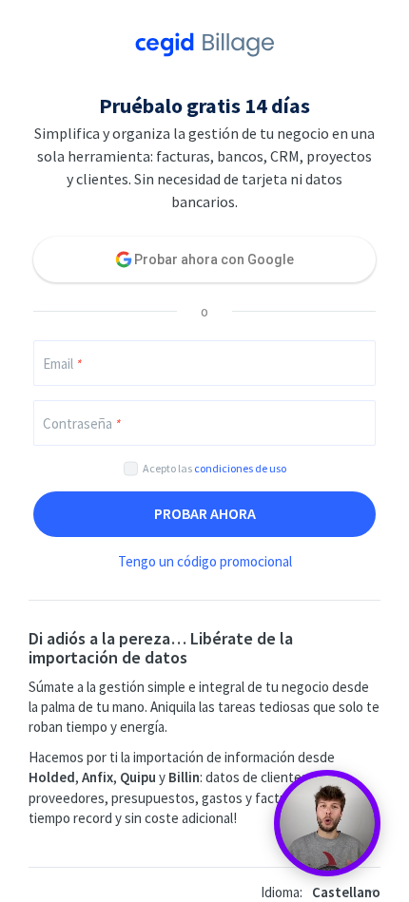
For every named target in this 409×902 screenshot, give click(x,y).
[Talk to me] (327, 823)
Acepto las (214, 468)
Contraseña (81, 423)
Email (62, 364)
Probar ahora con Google (214, 259)
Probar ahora (205, 513)
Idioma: (281, 892)
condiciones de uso (240, 468)
